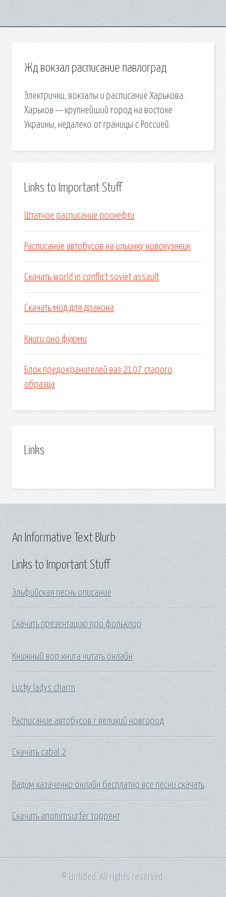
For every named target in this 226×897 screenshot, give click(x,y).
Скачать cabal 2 (39, 752)
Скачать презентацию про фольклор (77, 624)
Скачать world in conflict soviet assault (91, 277)
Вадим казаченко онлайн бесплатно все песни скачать (108, 785)
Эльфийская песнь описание (61, 593)
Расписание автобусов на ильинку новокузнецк (107, 246)
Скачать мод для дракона (69, 308)
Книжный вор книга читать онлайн (72, 656)
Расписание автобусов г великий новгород (88, 721)
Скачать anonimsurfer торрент (66, 816)
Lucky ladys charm (43, 688)
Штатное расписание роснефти (79, 215)
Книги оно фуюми (55, 339)
